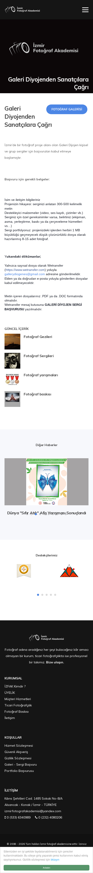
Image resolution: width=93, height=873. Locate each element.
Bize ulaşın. (55, 662)
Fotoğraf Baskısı (17, 712)
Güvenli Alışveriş (16, 752)
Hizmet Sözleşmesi (19, 746)
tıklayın (55, 859)
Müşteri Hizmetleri (18, 699)
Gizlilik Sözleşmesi (18, 758)
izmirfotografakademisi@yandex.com (33, 811)
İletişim (10, 718)
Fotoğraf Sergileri (38, 356)
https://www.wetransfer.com (25, 270)
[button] (27, 514)
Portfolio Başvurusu (19, 771)
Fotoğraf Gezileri (38, 336)
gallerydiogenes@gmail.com (25, 274)
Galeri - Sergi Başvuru (21, 764)
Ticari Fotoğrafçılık (18, 705)
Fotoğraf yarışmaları (41, 375)
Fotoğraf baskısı (37, 394)
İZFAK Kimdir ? (15, 686)
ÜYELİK (10, 693)
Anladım (46, 867)
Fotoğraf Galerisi (66, 109)
